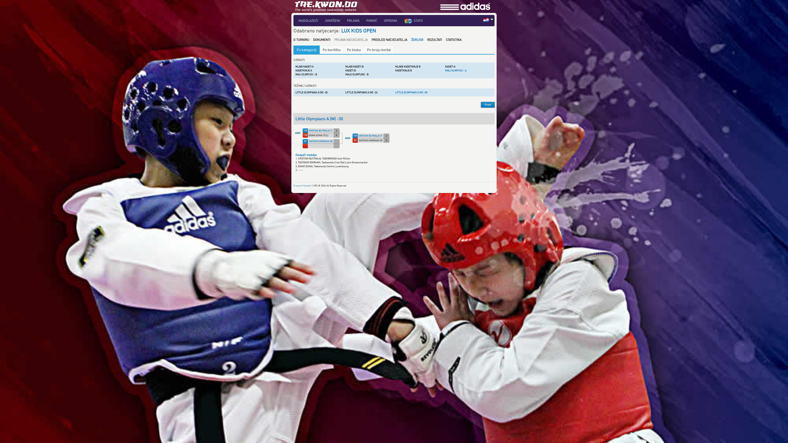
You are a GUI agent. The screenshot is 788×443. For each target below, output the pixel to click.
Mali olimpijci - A (455, 70)
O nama (297, 185)
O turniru (301, 39)
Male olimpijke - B (357, 74)
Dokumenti (321, 39)
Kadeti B (350, 70)
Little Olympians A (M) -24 (361, 92)
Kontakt (307, 185)
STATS (418, 20)
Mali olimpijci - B (306, 74)
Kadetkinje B (403, 70)
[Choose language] (492, 19)
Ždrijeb (417, 39)
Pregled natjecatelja (389, 39)
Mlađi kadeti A (305, 66)
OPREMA (390, 20)
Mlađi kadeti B (354, 66)
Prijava (353, 20)
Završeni (332, 20)
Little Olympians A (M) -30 (411, 92)
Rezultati (434, 39)
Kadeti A (450, 66)
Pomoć (371, 20)
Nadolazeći (308, 20)
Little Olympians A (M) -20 (312, 92)
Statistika (454, 39)
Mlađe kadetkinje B (407, 66)
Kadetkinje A (304, 70)
